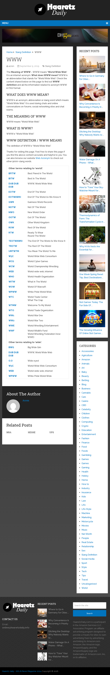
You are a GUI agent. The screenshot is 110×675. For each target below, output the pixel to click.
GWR (11, 202)
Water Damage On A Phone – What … (58, 644)
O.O (11, 360)
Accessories (88, 351)
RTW (11, 232)
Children (86, 413)
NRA (8, 432)
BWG (11, 347)
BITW (11, 178)
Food (84, 446)
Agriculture (87, 355)
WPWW (13, 292)
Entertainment (89, 434)
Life (84, 505)
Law (84, 500)
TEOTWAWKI (15, 241)
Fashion (85, 438)
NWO (11, 212)
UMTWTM (14, 251)
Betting (85, 380)
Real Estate (87, 542)
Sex (83, 550)
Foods (85, 451)
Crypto (85, 426)
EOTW (12, 192)
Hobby (85, 476)
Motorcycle (87, 521)
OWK (11, 222)
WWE (11, 325)
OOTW (12, 217)
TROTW (13, 246)
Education (87, 430)
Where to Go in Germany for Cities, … (58, 611)
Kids (84, 496)
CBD (84, 405)
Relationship (88, 546)
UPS (51, 432)
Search (90, 613)
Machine (86, 513)
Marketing (86, 517)
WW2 (11, 320)
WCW (12, 266)
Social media (88, 559)
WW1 (11, 315)
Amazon (86, 359)
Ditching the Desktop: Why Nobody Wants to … (59, 634)
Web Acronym (43, 158)
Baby (84, 372)
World (85, 588)
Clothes (85, 417)
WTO (11, 310)
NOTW (12, 207)
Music (84, 530)
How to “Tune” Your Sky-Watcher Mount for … (58, 656)
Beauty (85, 376)
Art (83, 368)
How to (85, 484)
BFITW (12, 173)
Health (85, 471)
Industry (86, 488)
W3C (11, 256)
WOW (12, 287)
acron (11, 66)
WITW (12, 281)
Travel (85, 579)
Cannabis (86, 392)
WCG (11, 261)
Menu (5, 23)
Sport (84, 563)
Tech (84, 571)
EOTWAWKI (15, 197)
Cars (84, 397)
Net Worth (87, 534)
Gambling (86, 455)
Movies (85, 525)
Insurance (86, 492)
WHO (11, 276)
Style (84, 567)
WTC (11, 297)
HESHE (31, 432)
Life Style (86, 509)
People (85, 538)
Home (85, 480)
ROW (11, 227)
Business (86, 388)
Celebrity (86, 409)
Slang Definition (53, 66)
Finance (85, 442)
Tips (84, 575)
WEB (11, 271)
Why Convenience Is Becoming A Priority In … (58, 623)
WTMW (12, 305)
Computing (87, 422)
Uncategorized (89, 584)
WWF (11, 330)
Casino (85, 401)
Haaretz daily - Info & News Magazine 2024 (21, 671)
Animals (85, 363)
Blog (84, 384)
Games (85, 459)
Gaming (85, 467)
